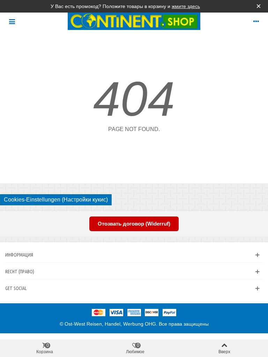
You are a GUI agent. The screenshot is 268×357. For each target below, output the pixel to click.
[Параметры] (256, 21)
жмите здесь (186, 6)
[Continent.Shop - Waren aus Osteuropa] (134, 21)
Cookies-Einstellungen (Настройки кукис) (56, 200)
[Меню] (11, 21)
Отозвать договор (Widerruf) (134, 224)
